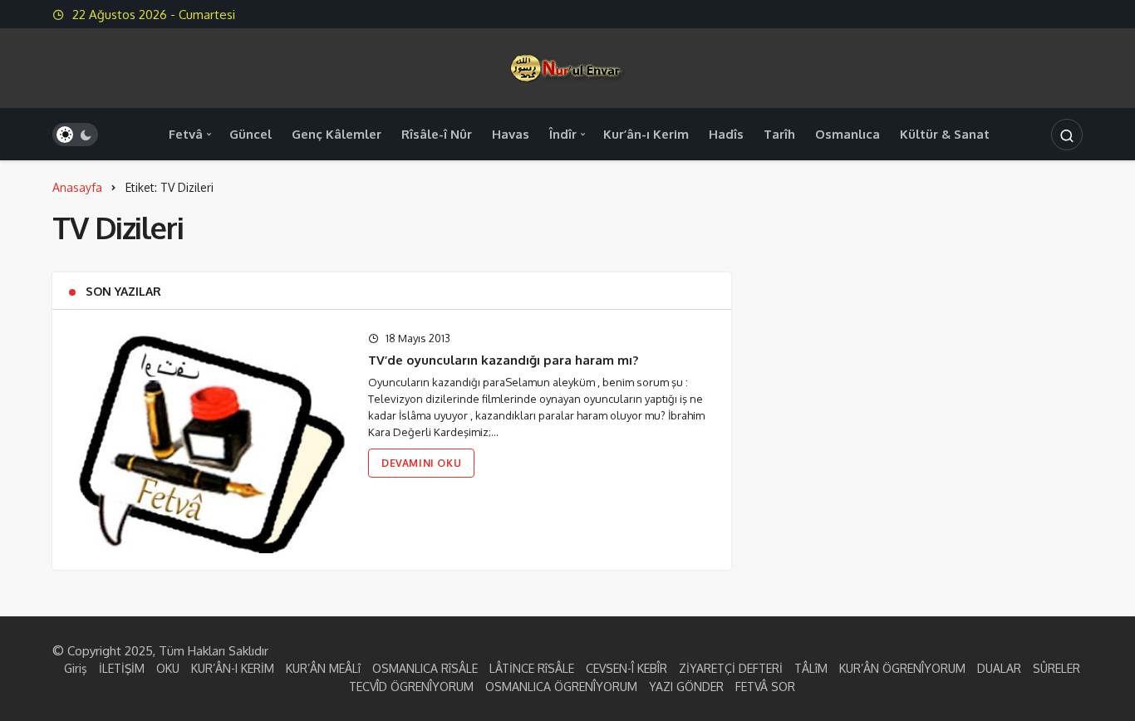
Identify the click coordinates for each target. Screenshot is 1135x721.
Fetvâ (186, 134)
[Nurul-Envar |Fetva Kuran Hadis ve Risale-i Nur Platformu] (567, 67)
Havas (510, 134)
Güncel (250, 134)
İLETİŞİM (122, 668)
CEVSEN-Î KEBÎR (626, 668)
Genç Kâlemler (336, 134)
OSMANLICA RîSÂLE (425, 668)
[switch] (75, 134)
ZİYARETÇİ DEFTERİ (731, 668)
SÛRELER (1056, 668)
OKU (167, 668)
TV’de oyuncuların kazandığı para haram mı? (503, 360)
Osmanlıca (847, 134)
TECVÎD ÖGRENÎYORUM (411, 686)
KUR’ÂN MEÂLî (323, 668)
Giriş (75, 668)
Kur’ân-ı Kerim (646, 134)
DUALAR (999, 668)
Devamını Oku (421, 463)
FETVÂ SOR (765, 686)
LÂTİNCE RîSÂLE (531, 668)
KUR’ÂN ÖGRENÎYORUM (902, 668)
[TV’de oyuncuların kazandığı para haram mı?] (208, 439)
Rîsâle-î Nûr (436, 134)
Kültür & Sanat (945, 134)
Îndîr (563, 134)
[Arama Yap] (1067, 134)
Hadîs (726, 134)
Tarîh (779, 134)
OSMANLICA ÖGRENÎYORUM (561, 686)
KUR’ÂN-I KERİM (232, 668)
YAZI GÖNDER (686, 686)
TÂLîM (811, 668)
